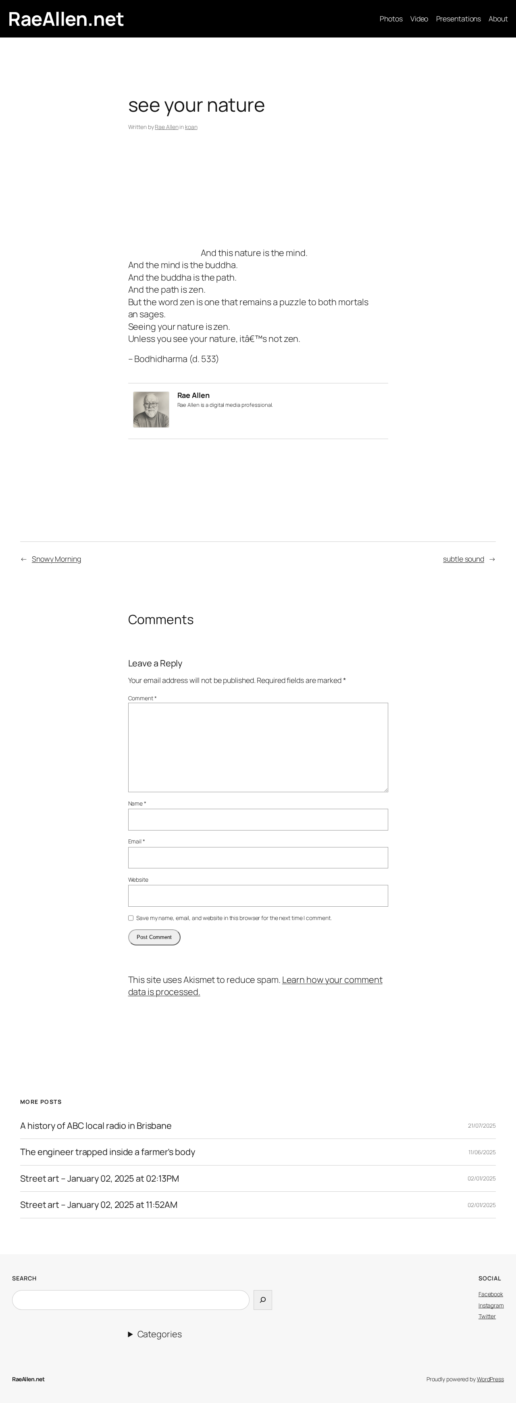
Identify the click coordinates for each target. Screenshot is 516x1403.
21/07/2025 (482, 1125)
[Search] (263, 1299)
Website (138, 879)
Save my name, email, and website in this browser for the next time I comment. (233, 918)
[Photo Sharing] (164, 253)
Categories (159, 1334)
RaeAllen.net (66, 18)
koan (191, 127)
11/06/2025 (482, 1152)
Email (136, 841)
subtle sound (463, 559)
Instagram (491, 1305)
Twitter (487, 1316)
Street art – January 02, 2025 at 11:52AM (98, 1204)
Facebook (491, 1294)
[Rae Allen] (151, 424)
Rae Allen (166, 127)
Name (137, 803)
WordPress (490, 1379)
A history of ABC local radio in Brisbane (96, 1125)
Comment (142, 698)
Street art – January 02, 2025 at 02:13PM (99, 1178)
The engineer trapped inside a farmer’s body (107, 1152)
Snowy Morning (56, 559)
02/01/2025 (482, 1178)
